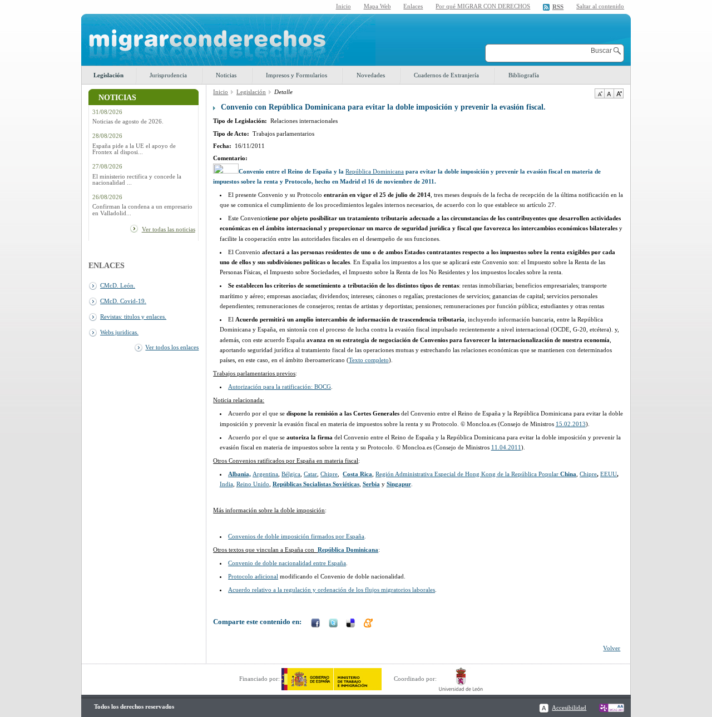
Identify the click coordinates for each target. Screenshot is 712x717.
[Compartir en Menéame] (369, 624)
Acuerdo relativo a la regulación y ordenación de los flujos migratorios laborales (331, 589)
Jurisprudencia (168, 75)
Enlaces (413, 6)
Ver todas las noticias (168, 229)
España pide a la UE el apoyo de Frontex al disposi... (134, 149)
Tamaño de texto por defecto (609, 93)
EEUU (608, 474)
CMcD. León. (117, 285)
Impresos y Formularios (296, 75)
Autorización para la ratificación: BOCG (279, 386)
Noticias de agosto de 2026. (128, 121)
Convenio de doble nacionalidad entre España (287, 563)
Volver (611, 648)
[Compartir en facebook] (316, 624)
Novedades (371, 75)
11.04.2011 (506, 447)
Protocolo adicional (253, 576)
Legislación (108, 75)
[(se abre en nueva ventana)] (331, 678)
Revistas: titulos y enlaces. (133, 316)
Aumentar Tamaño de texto (619, 93)
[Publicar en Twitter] (334, 624)
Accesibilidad (569, 707)
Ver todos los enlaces (172, 347)
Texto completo (369, 360)
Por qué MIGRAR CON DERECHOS (483, 6)
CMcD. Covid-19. (123, 301)
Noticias (226, 75)
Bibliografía (523, 75)
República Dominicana (374, 171)
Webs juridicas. (119, 332)
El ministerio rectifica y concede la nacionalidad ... (136, 180)
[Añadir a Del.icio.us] (351, 624)
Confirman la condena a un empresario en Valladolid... (142, 210)
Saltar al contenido (600, 6)
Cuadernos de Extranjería (446, 75)
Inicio (343, 6)
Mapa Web (377, 6)
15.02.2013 (571, 424)
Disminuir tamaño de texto (599, 93)
